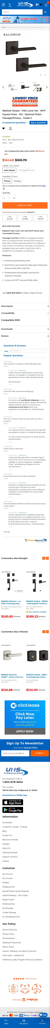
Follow (6, 366)
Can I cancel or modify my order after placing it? (22, 364)
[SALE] (12, 581)
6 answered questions (14, 122)
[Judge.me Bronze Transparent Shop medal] (25, 989)
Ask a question (38, 122)
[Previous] (41, 75)
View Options (37, 585)
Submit (40, 753)
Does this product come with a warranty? (20, 476)
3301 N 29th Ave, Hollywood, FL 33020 (19, 790)
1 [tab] (25, 21)
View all (7, 532)
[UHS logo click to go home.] (25, 4)
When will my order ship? (13, 449)
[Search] (25, 12)
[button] (9, 384)
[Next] (45, 75)
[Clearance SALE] (37, 581)
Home (3, 27)
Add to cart (25, 205)
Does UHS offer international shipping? (19, 391)
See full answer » (14, 382)
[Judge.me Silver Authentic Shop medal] (13, 989)
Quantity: (6, 193)
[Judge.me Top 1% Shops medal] (37, 989)
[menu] (3, 4)
